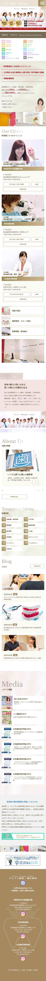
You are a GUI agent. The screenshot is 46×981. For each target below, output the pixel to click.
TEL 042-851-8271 (16, 294)
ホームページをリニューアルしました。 (30, 35)
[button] (2, 490)
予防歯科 (9, 537)
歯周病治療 (32, 525)
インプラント (10, 543)
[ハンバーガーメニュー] (42, 3)
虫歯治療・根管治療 (12, 519)
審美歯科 (9, 525)
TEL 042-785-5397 (16, 239)
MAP (37, 184)
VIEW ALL (14, 497)
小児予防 (31, 519)
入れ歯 (30, 531)
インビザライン (33, 543)
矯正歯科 (9, 531)
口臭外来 (9, 549)
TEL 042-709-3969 (16, 184)
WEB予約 (23, 189)
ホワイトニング (33, 537)
